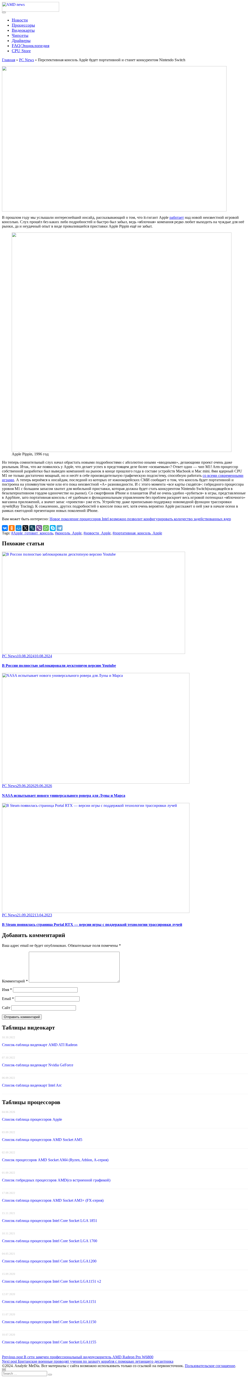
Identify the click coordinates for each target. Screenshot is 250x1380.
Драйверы (21, 40)
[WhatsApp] (46, 528)
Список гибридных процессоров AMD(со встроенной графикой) (56, 1180)
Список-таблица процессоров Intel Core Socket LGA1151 (49, 1302)
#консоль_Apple (68, 533)
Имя (7, 990)
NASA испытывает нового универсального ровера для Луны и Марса (63, 795)
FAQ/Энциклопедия (30, 45)
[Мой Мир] (18, 528)
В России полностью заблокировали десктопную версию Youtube (59, 665)
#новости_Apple (97, 533)
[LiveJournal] (32, 528)
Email (8, 999)
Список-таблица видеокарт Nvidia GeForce (37, 1065)
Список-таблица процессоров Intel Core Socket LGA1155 (49, 1342)
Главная (8, 60)
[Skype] (53, 528)
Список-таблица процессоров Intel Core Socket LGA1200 (49, 1261)
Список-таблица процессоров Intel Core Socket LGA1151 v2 (51, 1281)
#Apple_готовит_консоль (32, 533)
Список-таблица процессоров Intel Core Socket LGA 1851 (49, 1221)
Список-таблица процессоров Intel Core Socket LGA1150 (49, 1322)
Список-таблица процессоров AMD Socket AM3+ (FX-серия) (53, 1200)
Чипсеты (20, 35)
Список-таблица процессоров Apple (32, 1119)
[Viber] (39, 528)
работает (176, 217)
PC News (26, 60)
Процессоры (23, 25)
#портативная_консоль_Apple (137, 533)
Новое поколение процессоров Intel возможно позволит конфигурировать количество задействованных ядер (140, 519)
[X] (25, 528)
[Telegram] (59, 528)
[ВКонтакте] (5, 528)
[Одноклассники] (12, 528)
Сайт (6, 1008)
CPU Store (21, 50)
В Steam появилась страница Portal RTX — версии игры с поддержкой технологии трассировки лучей (92, 924)
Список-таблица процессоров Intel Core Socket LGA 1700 (49, 1241)
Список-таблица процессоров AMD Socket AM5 (42, 1140)
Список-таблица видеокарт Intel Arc (32, 1085)
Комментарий (15, 981)
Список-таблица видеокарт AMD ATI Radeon (39, 1045)
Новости (20, 20)
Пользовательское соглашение (210, 1366)
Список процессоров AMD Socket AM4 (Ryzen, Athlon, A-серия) (55, 1160)
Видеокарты (23, 30)
